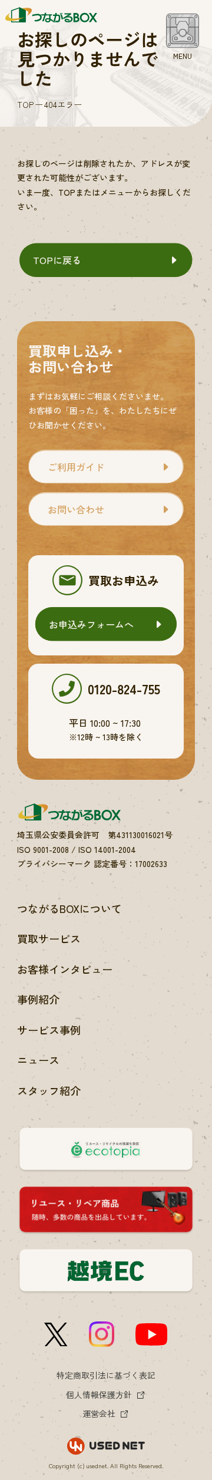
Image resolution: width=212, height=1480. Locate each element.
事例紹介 (38, 999)
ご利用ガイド (76, 467)
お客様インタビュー (64, 969)
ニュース (38, 1059)
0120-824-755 (124, 688)
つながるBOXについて (69, 908)
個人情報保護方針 (99, 1394)
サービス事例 (49, 1029)
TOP (25, 104)
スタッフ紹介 (49, 1090)
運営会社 (98, 1413)
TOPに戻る (57, 260)
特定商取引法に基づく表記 (106, 1375)
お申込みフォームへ (91, 624)
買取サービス (49, 938)
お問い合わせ (76, 509)
